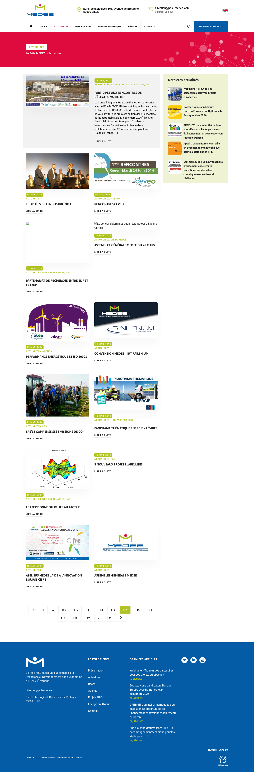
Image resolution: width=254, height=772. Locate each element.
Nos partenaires (133, 84)
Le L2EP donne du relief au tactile (53, 507)
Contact (149, 26)
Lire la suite (103, 141)
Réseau (132, 26)
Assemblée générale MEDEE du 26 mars (124, 245)
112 (100, 609)
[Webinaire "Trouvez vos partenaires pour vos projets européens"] (175, 94)
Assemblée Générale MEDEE (115, 575)
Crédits (78, 757)
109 (64, 609)
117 (63, 617)
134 (109, 617)
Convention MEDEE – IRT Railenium (121, 353)
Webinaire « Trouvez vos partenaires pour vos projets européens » (200, 93)
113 (113, 609)
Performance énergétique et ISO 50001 (56, 356)
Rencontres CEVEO (109, 204)
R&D (148, 84)
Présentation (96, 670)
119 (87, 617)
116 (149, 609)
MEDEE (43, 26)
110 (76, 609)
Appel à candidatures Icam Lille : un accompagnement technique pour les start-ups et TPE (202, 147)
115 (137, 609)
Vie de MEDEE (119, 239)
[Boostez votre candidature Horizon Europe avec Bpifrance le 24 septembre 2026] (175, 112)
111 (88, 609)
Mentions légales (65, 757)
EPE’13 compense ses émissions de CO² (55, 431)
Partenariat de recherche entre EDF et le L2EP (57, 283)
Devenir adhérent (211, 26)
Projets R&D (83, 26)
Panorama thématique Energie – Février (126, 428)
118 (75, 617)
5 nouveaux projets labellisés (118, 464)
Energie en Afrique (109, 26)
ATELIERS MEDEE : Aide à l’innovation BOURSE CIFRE (54, 577)
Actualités (61, 26)
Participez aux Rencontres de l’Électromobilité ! (118, 95)
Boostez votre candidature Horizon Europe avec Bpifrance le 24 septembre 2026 (203, 111)
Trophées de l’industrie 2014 (48, 204)
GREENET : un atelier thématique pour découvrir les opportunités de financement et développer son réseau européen (203, 131)
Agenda (116, 84)
